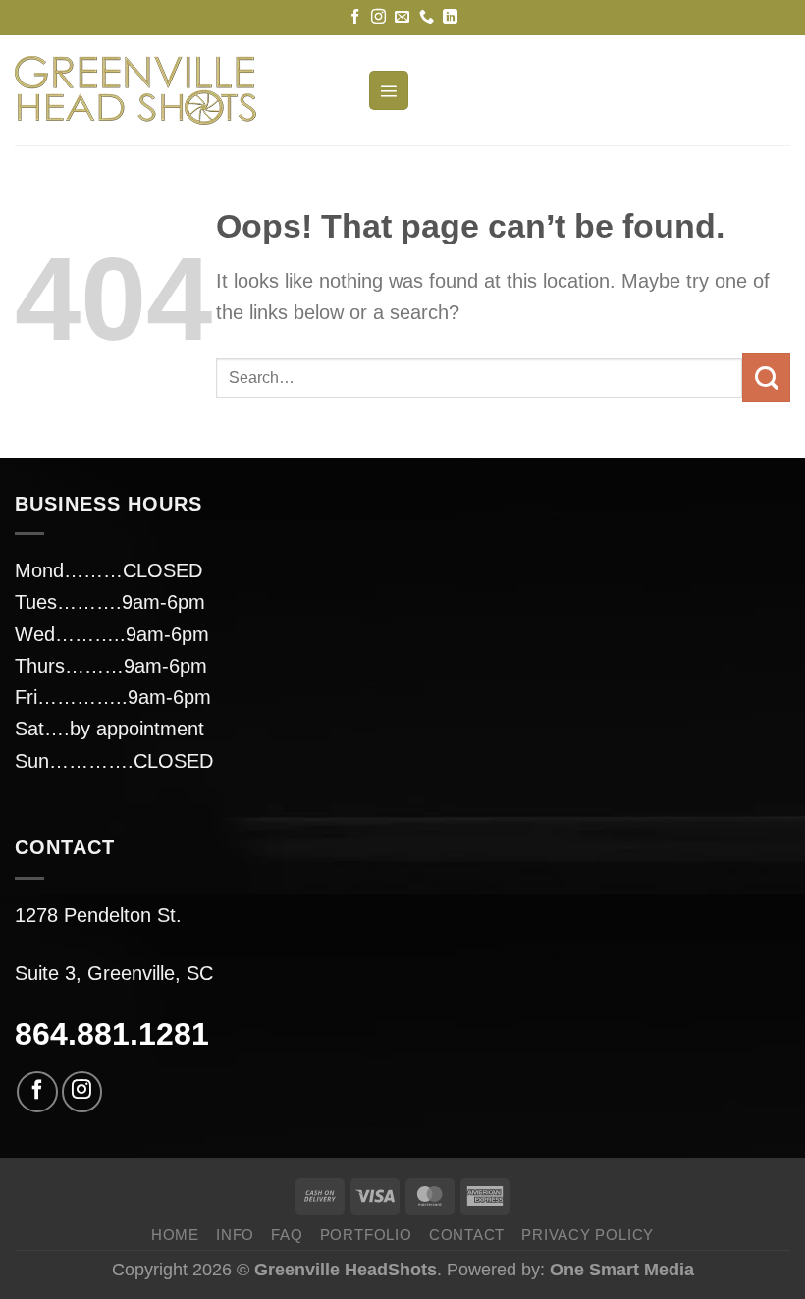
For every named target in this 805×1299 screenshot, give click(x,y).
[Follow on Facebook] (355, 17)
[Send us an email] (402, 17)
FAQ (286, 1234)
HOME (175, 1234)
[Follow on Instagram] (378, 17)
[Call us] (426, 17)
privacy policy (587, 1234)
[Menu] (388, 91)
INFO (235, 1234)
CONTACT (467, 1234)
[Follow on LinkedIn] (450, 17)
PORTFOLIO (366, 1234)
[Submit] (766, 377)
